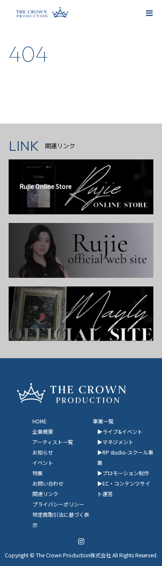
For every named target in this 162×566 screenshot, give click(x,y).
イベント (42, 462)
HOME (39, 421)
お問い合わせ (48, 483)
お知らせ (42, 452)
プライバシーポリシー (58, 504)
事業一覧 (103, 421)
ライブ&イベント (122, 431)
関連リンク (45, 493)
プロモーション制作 (125, 473)
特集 (37, 473)
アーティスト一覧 (52, 441)
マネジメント (117, 441)
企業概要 (42, 431)
